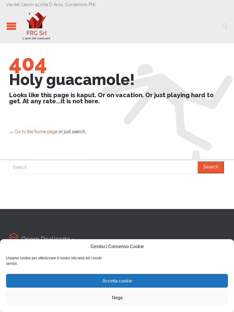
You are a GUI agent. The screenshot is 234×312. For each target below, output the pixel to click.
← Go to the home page (33, 131)
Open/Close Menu (11, 26)
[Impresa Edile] (121, 26)
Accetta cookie (117, 280)
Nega (117, 297)
